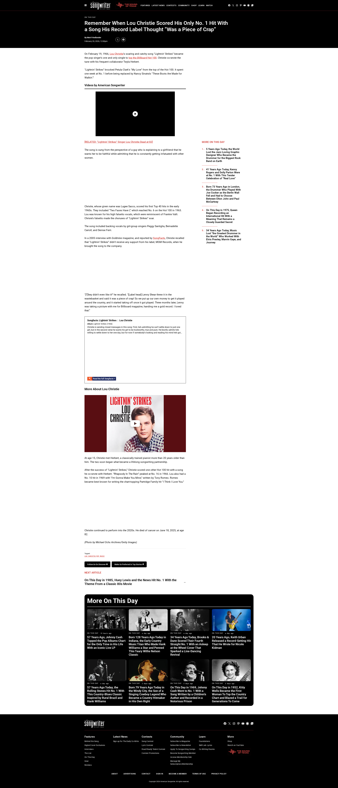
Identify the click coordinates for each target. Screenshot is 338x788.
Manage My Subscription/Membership (181, 762)
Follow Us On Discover (96, 564)
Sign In (159, 774)
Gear (86, 761)
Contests (171, 5)
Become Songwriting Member (183, 753)
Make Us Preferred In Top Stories (128, 564)
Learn (201, 5)
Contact (146, 774)
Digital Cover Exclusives (94, 745)
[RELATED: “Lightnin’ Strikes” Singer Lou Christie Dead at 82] (118, 141)
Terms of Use (199, 774)
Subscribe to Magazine (180, 741)
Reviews (88, 765)
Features (145, 5)
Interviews (88, 749)
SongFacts (159, 238)
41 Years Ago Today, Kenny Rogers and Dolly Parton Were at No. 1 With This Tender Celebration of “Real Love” (223, 174)
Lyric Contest (147, 745)
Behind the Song (91, 741)
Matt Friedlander (94, 37)
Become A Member (178, 774)
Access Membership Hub (181, 757)
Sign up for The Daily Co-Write (126, 741)
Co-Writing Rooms (207, 749)
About (114, 774)
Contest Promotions (150, 753)
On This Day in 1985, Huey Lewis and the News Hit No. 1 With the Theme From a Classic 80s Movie (130, 582)
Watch (209, 5)
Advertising (129, 774)
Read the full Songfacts (103, 378)
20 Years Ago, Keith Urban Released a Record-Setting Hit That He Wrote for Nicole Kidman (231, 642)
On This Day (90, 17)
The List (87, 753)
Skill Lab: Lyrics (205, 745)
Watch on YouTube (235, 745)
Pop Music (100, 556)
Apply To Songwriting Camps (182, 749)
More (230, 736)
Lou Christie (116, 53)
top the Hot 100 (143, 57)
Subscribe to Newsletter (180, 745)
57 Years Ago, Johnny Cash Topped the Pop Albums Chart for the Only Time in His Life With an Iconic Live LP (106, 642)
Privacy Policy (219, 774)
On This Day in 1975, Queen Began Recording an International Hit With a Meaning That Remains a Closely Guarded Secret (221, 216)
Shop (194, 5)
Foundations (204, 741)
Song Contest (147, 741)
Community (184, 5)
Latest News (158, 5)
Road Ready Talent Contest (153, 749)
